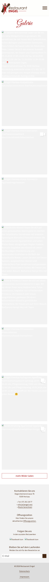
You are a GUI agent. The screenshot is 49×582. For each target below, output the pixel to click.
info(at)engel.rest (25, 504)
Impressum (24, 576)
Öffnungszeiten (29, 521)
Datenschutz (24, 571)
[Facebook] (16, 539)
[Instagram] (31, 539)
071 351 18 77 (27, 502)
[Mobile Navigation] (45, 8)
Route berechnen (25, 507)
